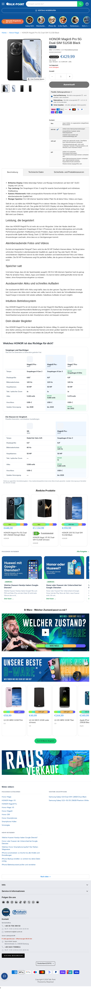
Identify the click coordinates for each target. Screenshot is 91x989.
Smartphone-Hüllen (9, 821)
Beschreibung (12, 172)
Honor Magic (14, 33)
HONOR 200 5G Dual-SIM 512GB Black (72, 534)
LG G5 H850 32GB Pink (13, 720)
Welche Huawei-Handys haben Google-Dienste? (19, 837)
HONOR (6, 538)
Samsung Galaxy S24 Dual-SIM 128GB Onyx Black (67, 797)
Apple (82, 726)
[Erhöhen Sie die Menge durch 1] (70, 76)
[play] (45, 632)
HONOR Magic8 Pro (9, 804)
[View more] (45, 669)
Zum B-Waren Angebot (45, 741)
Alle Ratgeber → (83, 552)
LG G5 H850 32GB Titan (64, 720)
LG (5, 723)
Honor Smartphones (9, 818)
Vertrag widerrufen (13, 956)
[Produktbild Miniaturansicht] (5, 88)
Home (4, 33)
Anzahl (51, 71)
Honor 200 (6, 814)
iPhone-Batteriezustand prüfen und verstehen (19, 865)
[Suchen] (80, 4)
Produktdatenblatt (47, 533)
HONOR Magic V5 (9, 800)
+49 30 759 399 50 (12, 926)
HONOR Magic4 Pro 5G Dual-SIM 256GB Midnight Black (15, 534)
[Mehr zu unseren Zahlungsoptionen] (71, 92)
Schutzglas (6, 825)
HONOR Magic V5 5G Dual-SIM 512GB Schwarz (44, 538)
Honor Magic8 (7, 811)
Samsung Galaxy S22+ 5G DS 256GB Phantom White (69, 800)
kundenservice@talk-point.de (13, 932)
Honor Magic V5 (8, 807)
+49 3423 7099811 (12, 947)
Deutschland (44, 963)
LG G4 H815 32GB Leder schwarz (39, 721)
